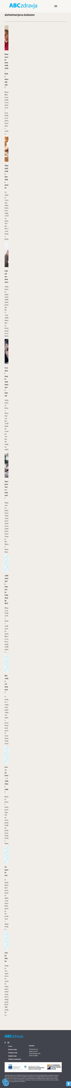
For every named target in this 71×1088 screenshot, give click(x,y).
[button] (68, 1083)
